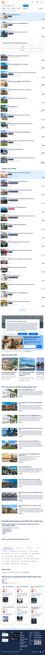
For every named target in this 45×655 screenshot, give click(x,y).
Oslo (13, 572)
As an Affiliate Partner (37, 637)
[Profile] (41, 2)
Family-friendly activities (7, 530)
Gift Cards (31, 640)
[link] (22, 16)
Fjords (4, 533)
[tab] (8, 547)
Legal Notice (22, 635)
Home (3, 628)
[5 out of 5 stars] (8, 589)
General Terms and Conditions (23, 643)
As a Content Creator (37, 635)
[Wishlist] (32, 2)
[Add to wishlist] (6, 14)
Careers (30, 635)
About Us (31, 633)
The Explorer (30, 643)
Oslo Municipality (13, 628)
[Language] (37, 2)
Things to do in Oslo (22, 628)
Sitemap (21, 649)
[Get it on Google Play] (15, 634)
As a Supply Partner (37, 633)
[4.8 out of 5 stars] (5, 583)
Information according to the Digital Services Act (23, 646)
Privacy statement (28, 351)
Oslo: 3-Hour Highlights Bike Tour (8, 587)
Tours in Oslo (29, 628)
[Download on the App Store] (15, 638)
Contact (21, 633)
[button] (22, 16)
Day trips (4, 532)
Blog (30, 637)
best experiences (26, 572)
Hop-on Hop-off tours (7, 531)
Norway (6, 628)
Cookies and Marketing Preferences (24, 640)
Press (30, 639)
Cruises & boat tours (6, 529)
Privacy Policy (22, 637)
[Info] (15, 11)
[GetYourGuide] (3, 2)
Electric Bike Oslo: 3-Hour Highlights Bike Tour (36, 608)
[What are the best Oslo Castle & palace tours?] (42, 539)
